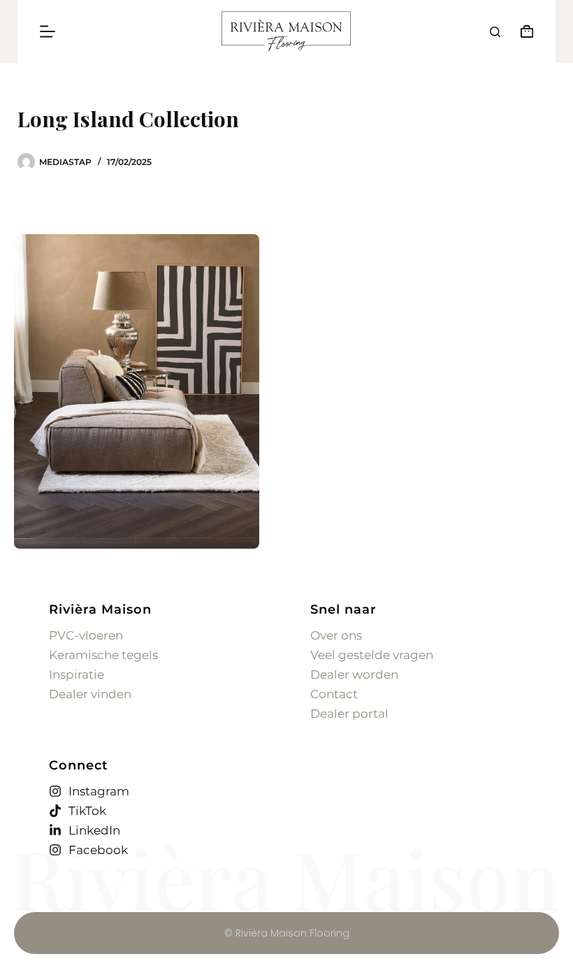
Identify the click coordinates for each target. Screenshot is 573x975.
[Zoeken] (495, 32)
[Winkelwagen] (523, 31)
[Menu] (47, 31)
